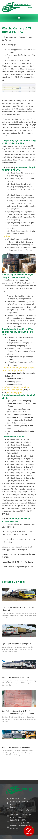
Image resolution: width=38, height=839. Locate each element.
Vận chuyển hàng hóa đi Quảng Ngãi (21, 473)
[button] (19, 18)
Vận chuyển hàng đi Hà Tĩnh (18, 439)
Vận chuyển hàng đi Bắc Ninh (18, 481)
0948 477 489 (17, 562)
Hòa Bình (25, 61)
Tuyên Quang (26, 63)
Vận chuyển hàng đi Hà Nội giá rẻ (20, 456)
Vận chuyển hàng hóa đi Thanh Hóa (20, 464)
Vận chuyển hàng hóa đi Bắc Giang (16, 747)
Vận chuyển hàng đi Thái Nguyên (19, 475)
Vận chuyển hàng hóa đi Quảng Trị (20, 467)
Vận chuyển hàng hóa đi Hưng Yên (20, 461)
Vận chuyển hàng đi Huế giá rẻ (19, 442)
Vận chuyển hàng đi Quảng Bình (19, 445)
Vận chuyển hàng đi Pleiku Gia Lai (20, 448)
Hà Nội (12, 52)
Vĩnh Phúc (26, 50)
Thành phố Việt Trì (8, 101)
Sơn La (23, 55)
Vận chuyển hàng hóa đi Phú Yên (19, 470)
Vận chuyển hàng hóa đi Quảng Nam (21, 478)
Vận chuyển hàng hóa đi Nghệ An (20, 459)
